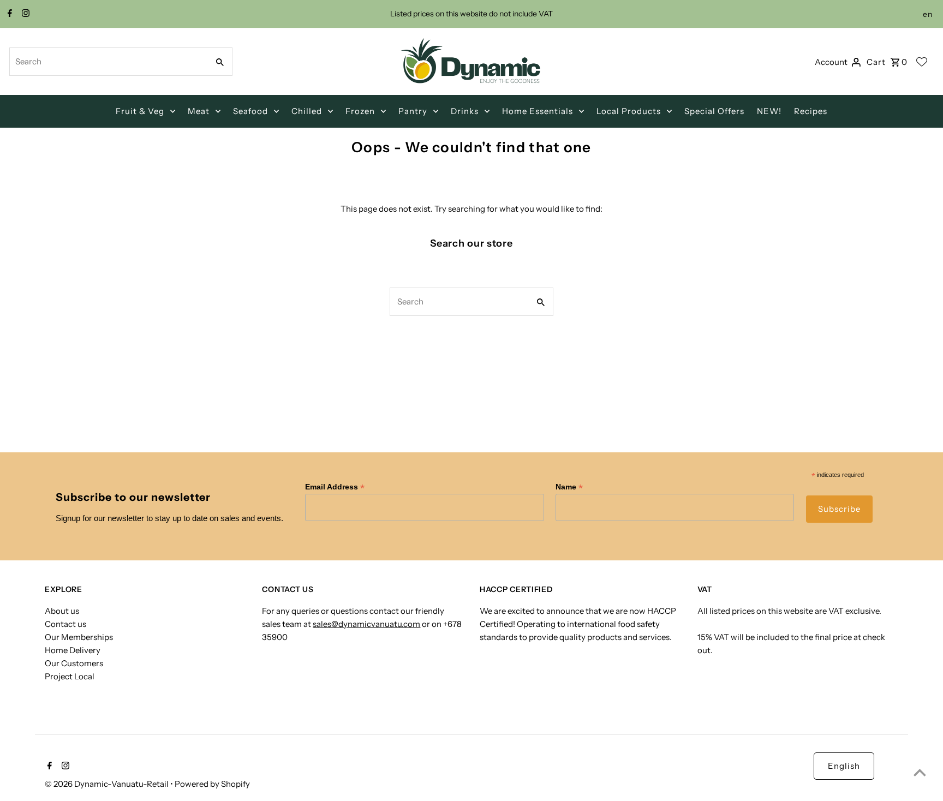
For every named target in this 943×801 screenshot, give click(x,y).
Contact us (65, 624)
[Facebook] (8, 14)
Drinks (465, 111)
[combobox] (108, 61)
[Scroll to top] (920, 772)
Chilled (306, 111)
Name (569, 487)
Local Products (628, 111)
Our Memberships (79, 637)
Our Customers (74, 663)
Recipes (810, 111)
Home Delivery (72, 650)
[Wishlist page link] (921, 61)
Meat (199, 111)
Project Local (69, 676)
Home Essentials (537, 111)
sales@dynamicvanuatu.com (366, 624)
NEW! (769, 111)
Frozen (360, 111)
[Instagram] (24, 14)
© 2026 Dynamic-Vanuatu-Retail (107, 784)
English (844, 766)
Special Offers (714, 111)
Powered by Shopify (212, 784)
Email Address (335, 487)
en (928, 14)
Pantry (412, 111)
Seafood (250, 111)
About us (62, 611)
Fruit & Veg (140, 111)
